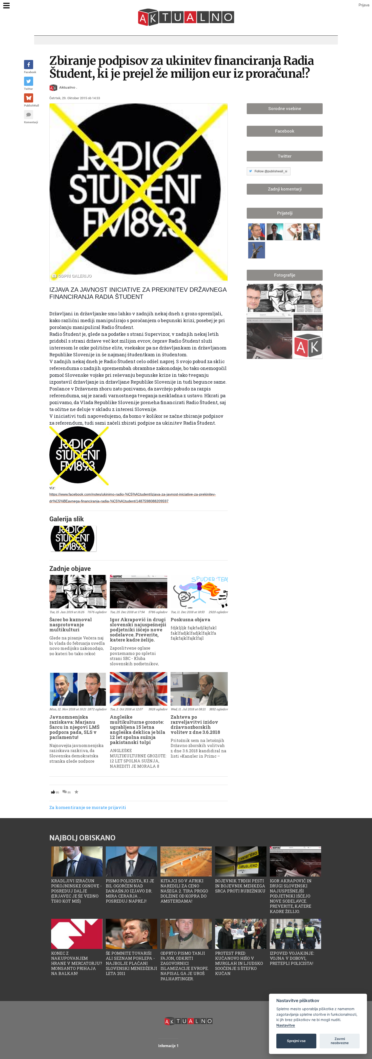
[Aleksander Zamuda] (275, 231)
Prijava (364, 5)
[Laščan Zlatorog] (257, 249)
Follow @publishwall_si (271, 171)
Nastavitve (285, 1025)
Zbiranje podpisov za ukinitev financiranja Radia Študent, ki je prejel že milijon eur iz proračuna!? (181, 67)
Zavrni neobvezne (340, 1041)
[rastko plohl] (294, 231)
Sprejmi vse (296, 1041)
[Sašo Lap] (311, 231)
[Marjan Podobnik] (257, 231)
